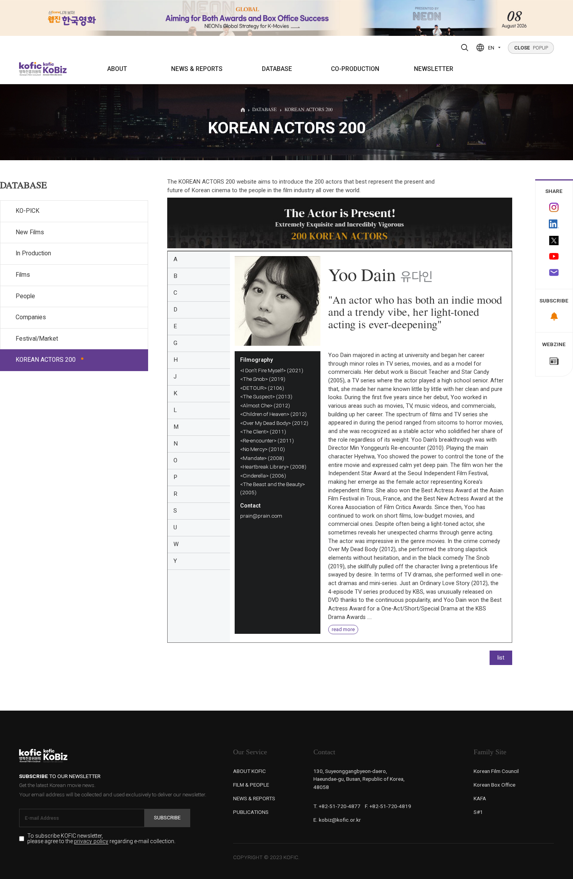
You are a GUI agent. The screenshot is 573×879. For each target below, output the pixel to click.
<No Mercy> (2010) (262, 449)
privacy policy (91, 841)
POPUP (531, 48)
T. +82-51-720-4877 (337, 806)
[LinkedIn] (554, 224)
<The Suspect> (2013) (266, 396)
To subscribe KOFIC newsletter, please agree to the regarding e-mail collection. (101, 839)
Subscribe (167, 817)
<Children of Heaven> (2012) (273, 414)
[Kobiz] (54, 69)
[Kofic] (30, 69)
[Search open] (464, 47)
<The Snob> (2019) (262, 379)
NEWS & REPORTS (197, 69)
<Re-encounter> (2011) (267, 440)
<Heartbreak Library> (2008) (273, 466)
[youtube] (554, 257)
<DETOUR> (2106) (262, 388)
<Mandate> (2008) (262, 458)
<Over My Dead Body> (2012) (274, 423)
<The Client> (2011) (263, 431)
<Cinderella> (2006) (263, 475)
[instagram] (554, 207)
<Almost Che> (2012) (265, 405)
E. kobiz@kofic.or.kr (337, 820)
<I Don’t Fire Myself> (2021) (271, 370)
